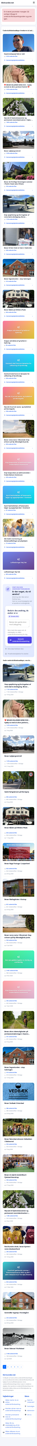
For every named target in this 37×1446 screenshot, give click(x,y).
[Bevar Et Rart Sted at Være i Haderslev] (18, 242)
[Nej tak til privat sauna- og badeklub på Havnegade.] (18, 402)
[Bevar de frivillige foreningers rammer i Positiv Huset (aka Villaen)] (18, 177)
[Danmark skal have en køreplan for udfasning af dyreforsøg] (18, 369)
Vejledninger (8, 1396)
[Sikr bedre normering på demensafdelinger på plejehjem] (18, 534)
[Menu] (34, 3)
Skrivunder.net (7, 3)
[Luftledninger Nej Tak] (18, 566)
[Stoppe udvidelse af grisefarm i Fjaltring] (18, 336)
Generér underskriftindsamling (20, 640)
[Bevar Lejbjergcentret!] (18, 145)
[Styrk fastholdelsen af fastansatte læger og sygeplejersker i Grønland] (18, 501)
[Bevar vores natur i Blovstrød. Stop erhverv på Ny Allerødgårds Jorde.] (18, 435)
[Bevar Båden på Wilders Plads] (18, 304)
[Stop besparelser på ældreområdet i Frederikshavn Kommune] (18, 468)
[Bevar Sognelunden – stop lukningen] (18, 273)
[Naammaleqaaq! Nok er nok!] (18, 48)
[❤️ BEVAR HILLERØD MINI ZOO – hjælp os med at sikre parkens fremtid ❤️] (18, 80)
